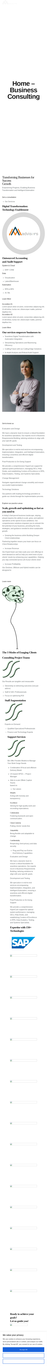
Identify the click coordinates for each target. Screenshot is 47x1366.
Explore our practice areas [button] (12, 503)
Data (4, 273)
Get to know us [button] (8, 423)
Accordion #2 (7, 314)
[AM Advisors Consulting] (22, 2)
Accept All (23, 1349)
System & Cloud (8, 265)
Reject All (23, 1361)
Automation (6, 285)
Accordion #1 (7, 304)
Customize (23, 1355)
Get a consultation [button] (9, 197)
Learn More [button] (6, 299)
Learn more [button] (6, 581)
